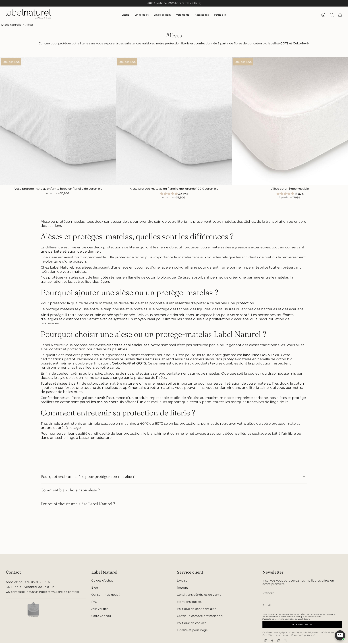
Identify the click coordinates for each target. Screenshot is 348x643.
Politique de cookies (191, 623)
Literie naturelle (11, 24)
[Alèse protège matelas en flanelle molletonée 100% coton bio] (174, 121)
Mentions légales (189, 601)
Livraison (183, 580)
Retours (182, 587)
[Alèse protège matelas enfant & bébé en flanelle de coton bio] (58, 121)
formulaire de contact (63, 591)
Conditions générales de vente (199, 594)
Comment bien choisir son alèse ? (70, 490)
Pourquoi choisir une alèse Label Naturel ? (78, 503)
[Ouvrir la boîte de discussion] (340, 635)
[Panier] (340, 15)
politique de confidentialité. (308, 616)
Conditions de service (274, 635)
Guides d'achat (102, 580)
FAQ (94, 601)
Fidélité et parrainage (192, 630)
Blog (94, 587)
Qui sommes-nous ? (106, 594)
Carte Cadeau (101, 616)
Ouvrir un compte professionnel (200, 616)
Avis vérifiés (99, 609)
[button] (125, 14)
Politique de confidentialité (196, 609)
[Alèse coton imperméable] (290, 121)
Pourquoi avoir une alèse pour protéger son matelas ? (87, 476)
